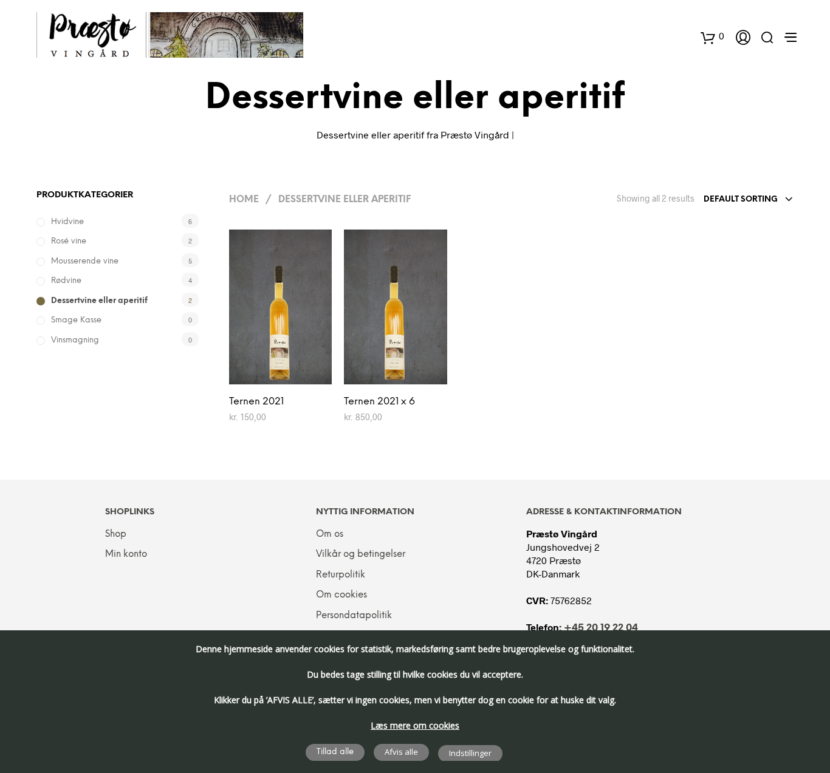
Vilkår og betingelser (360, 554)
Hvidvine (67, 222)
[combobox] (749, 199)
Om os (329, 534)
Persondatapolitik (354, 616)
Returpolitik (340, 575)
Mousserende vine (84, 261)
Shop (115, 534)
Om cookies (341, 595)
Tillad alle (335, 752)
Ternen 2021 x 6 (379, 402)
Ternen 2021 (256, 402)
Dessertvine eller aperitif (99, 301)
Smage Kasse (76, 320)
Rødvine (66, 281)
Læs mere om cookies (415, 725)
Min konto (126, 554)
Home (244, 200)
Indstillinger (470, 752)
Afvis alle (401, 751)
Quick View (287, 372)
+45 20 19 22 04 (601, 628)
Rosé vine (68, 241)
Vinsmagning (75, 340)
